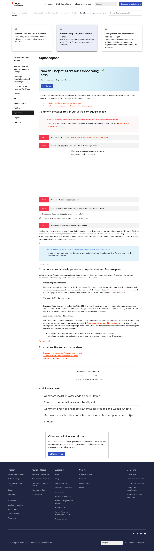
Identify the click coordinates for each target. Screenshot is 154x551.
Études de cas (37, 494)
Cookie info (129, 543)
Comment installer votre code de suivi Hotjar (72, 395)
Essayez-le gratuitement (131, 4)
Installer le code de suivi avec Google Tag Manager (22, 69)
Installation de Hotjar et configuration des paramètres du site (54, 13)
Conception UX (61, 508)
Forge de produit (61, 483)
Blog (57, 479)
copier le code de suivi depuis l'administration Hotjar (89, 137)
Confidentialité (84, 483)
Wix (15, 99)
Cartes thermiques (14, 479)
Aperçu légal (131, 474)
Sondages (11, 494)
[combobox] (125, 13)
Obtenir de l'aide (56, 454)
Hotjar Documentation (20, 13)
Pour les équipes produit (41, 474)
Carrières (82, 479)
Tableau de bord (14, 514)
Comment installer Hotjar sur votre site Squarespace (62, 103)
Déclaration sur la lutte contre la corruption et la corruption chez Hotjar (89, 415)
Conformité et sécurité (135, 479)
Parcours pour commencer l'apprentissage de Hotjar (62, 353)
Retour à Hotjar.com (83, 4)
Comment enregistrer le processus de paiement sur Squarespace (67, 106)
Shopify (17, 94)
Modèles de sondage (15, 505)
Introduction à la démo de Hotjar (55, 358)
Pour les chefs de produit (41, 479)
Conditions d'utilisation (135, 483)
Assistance (59, 492)
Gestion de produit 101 (63, 496)
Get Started (46, 86)
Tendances (12, 518)
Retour (10, 490)
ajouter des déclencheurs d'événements (102, 323)
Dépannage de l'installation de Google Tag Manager (22, 79)
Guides (57, 474)
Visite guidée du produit (16, 474)
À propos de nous (86, 474)
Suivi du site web (61, 519)
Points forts (12, 509)
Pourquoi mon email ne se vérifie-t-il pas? (69, 402)
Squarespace (19, 113)
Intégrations (12, 501)
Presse (82, 488)
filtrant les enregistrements (117, 290)
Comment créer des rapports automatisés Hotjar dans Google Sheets (87, 408)
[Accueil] (17, 6)
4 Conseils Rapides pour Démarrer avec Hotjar (60, 356)
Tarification (48, 4)
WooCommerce (20, 103)
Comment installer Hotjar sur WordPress (22, 87)
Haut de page (44, 264)
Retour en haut (44, 341)
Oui (84, 375)
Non (96, 375)
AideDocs (17, 122)
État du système (63, 4)
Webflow (17, 108)
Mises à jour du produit (63, 488)
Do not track (141, 543)
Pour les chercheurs (39, 490)
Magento (17, 118)
